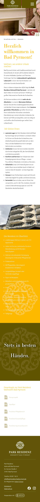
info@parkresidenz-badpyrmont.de (15, 479)
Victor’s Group (18, 481)
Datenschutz (8, 489)
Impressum (7, 486)
